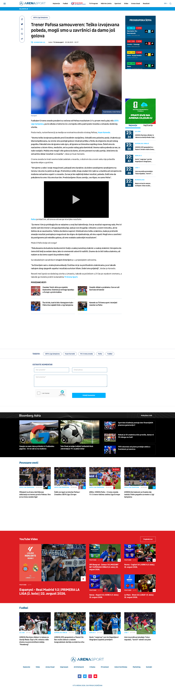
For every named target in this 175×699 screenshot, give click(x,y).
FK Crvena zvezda (86, 354)
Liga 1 (137, 168)
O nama (92, 667)
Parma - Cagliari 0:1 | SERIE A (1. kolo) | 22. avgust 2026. (139, 566)
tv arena (77, 685)
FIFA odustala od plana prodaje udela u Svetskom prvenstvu (134, 448)
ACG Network (79, 667)
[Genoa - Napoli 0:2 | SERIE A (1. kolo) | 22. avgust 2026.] (105, 583)
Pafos (33, 219)
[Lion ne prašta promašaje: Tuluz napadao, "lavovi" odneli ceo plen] (140, 623)
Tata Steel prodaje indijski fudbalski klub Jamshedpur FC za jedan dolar (76, 447)
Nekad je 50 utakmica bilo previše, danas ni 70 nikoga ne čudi (136, 436)
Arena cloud (135, 4)
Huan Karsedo (70, 354)
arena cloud (50, 667)
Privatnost (105, 667)
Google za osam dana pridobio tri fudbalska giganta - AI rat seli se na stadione (36, 447)
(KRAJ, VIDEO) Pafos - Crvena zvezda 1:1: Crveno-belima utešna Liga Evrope (104, 493)
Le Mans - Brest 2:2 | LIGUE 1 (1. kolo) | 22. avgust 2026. (139, 596)
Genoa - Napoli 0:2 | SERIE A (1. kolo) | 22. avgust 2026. (104, 596)
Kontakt (149, 667)
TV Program (93, 4)
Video (126, 4)
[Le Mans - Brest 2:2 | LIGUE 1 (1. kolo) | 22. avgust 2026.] (140, 583)
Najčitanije (148, 125)
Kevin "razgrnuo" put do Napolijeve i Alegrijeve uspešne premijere (143, 160)
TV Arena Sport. (71, 277)
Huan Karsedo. (103, 132)
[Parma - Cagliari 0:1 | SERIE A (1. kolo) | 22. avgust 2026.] (140, 553)
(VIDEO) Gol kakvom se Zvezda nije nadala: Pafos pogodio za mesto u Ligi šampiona (139, 494)
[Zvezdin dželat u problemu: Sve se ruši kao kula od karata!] (82, 291)
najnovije (26, 667)
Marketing (136, 667)
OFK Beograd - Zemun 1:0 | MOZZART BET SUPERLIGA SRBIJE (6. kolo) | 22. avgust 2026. (103, 567)
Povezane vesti (38, 282)
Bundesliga (140, 180)
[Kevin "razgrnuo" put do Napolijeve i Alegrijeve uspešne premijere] (105, 623)
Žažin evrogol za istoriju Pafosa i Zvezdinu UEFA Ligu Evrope (67, 493)
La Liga (138, 131)
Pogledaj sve (146, 416)
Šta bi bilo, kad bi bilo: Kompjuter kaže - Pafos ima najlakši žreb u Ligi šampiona (58, 303)
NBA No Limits (106, 4)
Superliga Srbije (142, 143)
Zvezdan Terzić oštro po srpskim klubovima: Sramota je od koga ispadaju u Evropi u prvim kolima (58, 289)
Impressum (64, 667)
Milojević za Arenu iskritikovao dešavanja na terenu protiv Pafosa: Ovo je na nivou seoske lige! (35, 494)
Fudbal (65, 4)
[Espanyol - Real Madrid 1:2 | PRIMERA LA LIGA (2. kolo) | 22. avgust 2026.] (52, 562)
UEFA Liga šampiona (40, 18)
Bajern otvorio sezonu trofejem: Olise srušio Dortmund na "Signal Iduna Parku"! (144, 184)
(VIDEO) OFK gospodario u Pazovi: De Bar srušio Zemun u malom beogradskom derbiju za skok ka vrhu (145, 148)
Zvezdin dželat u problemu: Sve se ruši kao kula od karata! (104, 288)
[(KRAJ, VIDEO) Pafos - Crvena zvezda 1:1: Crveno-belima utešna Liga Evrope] (105, 478)
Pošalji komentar (89, 395)
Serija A (138, 155)
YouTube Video (28, 539)
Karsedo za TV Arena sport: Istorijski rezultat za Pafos (103, 303)
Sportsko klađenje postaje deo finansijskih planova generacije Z (135, 424)
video (38, 667)
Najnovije (56, 4)
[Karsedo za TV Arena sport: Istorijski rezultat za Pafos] (82, 306)
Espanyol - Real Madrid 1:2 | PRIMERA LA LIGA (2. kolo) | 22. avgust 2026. (49, 592)
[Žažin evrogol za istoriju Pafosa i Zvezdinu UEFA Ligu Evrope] (70, 478)
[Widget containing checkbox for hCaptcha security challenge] (51, 393)
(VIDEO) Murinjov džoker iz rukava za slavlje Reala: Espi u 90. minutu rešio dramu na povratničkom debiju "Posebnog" (145, 136)
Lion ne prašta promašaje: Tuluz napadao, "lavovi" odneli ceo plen (144, 172)
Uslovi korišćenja (120, 667)
